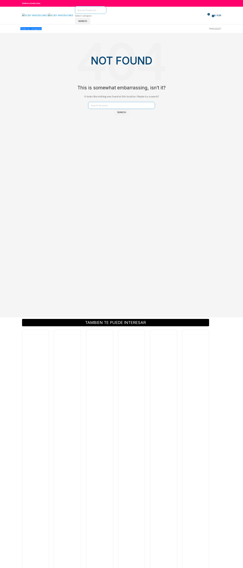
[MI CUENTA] (220, 3)
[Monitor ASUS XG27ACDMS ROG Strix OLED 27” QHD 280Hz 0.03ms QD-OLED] (67, 456)
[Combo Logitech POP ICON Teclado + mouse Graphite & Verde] (131, 456)
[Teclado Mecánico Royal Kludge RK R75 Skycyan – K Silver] (35, 456)
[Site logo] (35, 15)
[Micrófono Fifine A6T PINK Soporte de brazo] (99, 456)
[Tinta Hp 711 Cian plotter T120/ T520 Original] (163, 456)
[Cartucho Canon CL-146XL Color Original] (195, 456)
